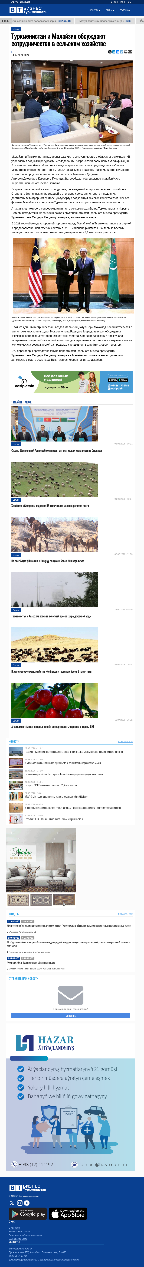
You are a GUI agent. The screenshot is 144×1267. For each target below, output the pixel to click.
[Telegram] (121, 51)
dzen (26, 1203)
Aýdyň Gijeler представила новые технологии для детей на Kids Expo (56, 796)
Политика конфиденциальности (25, 1235)
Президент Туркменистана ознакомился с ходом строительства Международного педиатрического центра (74, 751)
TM (121, 2)
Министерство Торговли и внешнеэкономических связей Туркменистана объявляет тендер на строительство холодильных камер (69, 925)
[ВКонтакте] (117, 51)
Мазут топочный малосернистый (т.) (67, 21)
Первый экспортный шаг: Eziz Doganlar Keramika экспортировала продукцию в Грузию (64, 774)
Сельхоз (16, 28)
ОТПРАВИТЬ (71, 1015)
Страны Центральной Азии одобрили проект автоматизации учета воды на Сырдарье (56, 451)
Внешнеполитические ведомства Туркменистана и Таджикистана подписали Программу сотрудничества (73, 808)
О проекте (14, 1228)
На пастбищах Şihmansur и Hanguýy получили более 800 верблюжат (47, 561)
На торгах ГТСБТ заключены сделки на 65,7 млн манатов (51, 785)
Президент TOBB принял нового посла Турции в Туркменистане (54, 819)
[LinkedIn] (113, 51)
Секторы (124, 10)
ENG (113, 2)
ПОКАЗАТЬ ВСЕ (125, 741)
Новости (14, 741)
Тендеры (14, 914)
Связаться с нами (18, 1239)
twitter (12, 1203)
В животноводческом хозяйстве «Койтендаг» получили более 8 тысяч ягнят (52, 671)
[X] (110, 51)
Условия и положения (19, 1231)
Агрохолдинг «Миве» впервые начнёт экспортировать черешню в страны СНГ (52, 727)
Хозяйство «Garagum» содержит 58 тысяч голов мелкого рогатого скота (50, 506)
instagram (19, 1203)
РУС (129, 2)
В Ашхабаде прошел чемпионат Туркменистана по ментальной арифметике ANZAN (63, 763)
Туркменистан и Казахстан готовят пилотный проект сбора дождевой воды (51, 616)
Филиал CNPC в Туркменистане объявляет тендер (31, 962)
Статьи (109, 10)
